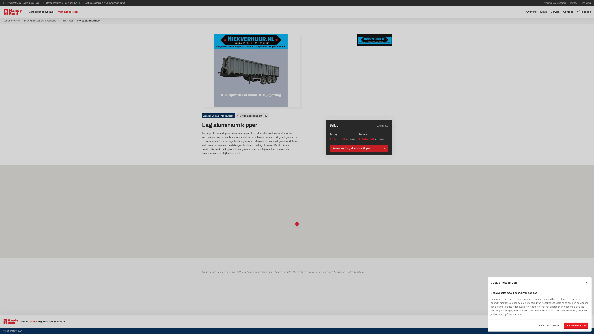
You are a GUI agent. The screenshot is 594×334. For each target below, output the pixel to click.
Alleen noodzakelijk (549, 325)
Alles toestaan (574, 325)
